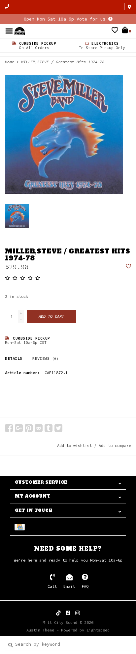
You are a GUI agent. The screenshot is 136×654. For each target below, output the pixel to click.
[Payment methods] (21, 526)
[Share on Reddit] (39, 428)
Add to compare (115, 445)
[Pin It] (29, 428)
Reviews (45, 358)
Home (9, 61)
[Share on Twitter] (58, 428)
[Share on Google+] (19, 428)
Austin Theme (40, 629)
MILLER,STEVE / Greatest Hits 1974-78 (62, 61)
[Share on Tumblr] (48, 428)
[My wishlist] (115, 31)
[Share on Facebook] (9, 428)
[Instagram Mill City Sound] (77, 613)
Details (13, 358)
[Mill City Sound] (20, 30)
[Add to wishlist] (128, 266)
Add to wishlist (74, 445)
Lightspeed (98, 629)
